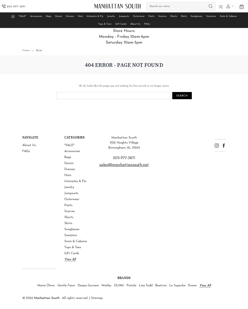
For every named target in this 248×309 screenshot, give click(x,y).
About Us (135, 24)
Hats (80, 16)
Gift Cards (121, 24)
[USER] (229, 6)
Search (210, 6)
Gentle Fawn (66, 285)
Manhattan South (46, 298)
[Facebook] (224, 146)
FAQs (147, 24)
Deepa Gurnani (88, 285)
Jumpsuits (124, 16)
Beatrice (161, 285)
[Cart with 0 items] (242, 7)
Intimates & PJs (95, 16)
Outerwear (139, 16)
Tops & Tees (104, 24)
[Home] (13, 16)
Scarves (162, 16)
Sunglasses (196, 16)
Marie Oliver (46, 285)
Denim (58, 16)
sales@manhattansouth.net (124, 165)
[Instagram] (217, 146)
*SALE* (22, 16)
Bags (48, 16)
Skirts (184, 16)
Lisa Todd (145, 285)
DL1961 (119, 285)
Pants (151, 16)
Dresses (70, 16)
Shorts (173, 16)
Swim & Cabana (228, 16)
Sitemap (97, 298)
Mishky (106, 285)
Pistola (131, 285)
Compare (220, 7)
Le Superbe (177, 285)
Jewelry (111, 16)
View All (70, 259)
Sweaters (211, 16)
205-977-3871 (124, 158)
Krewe (192, 285)
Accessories (36, 16)
